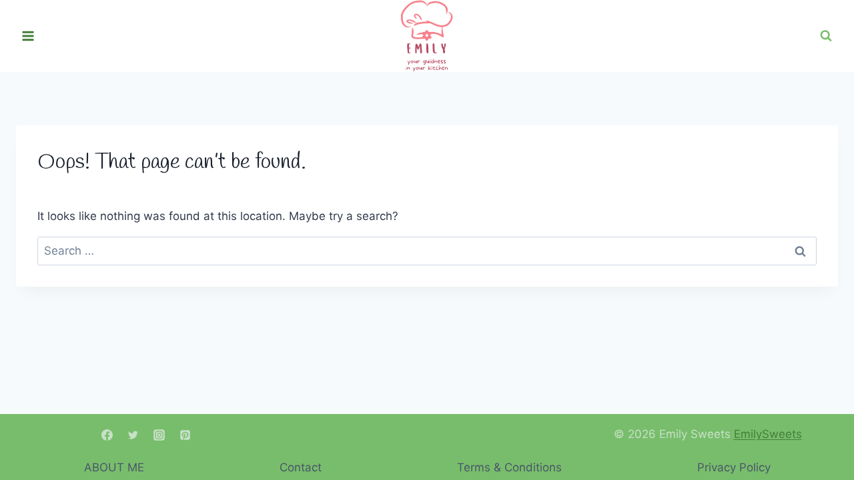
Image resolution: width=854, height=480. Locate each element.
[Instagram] (159, 434)
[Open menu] (28, 36)
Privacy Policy (734, 467)
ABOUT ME (114, 467)
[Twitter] (133, 434)
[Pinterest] (185, 434)
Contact (301, 467)
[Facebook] (107, 434)
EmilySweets (768, 434)
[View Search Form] (826, 36)
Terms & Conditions (509, 467)
